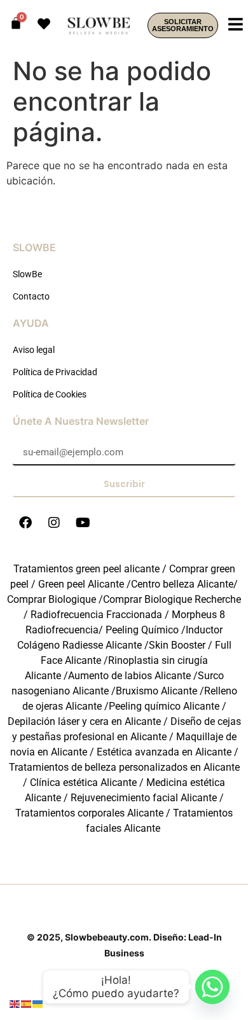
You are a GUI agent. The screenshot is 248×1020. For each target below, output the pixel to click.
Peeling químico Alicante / (167, 706)
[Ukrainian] (38, 1002)
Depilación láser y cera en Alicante (84, 721)
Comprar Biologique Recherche (172, 599)
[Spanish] (26, 1002)
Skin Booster (177, 645)
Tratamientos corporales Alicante (89, 813)
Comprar (51, 599)
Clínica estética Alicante (83, 782)
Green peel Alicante (81, 584)
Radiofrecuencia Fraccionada (96, 615)
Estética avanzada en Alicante (164, 752)
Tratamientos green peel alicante (86, 569)
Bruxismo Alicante (156, 691)
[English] (15, 1002)
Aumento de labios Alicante (129, 676)
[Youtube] (82, 522)
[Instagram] (54, 522)
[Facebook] (25, 522)
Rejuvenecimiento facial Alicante (144, 798)
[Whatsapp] (212, 987)
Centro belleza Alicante (182, 584)
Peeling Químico (142, 630)
